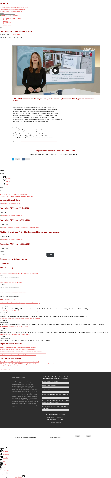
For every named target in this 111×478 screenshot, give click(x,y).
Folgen (17, 159)
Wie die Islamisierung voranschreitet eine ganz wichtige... (14, 7)
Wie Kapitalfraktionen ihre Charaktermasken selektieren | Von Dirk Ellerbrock (20, 318)
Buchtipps (60, 417)
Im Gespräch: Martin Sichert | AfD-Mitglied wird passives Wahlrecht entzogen (20, 303)
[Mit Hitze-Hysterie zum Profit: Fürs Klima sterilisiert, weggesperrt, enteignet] (20, 227)
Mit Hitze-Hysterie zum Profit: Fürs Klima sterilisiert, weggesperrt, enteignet (29, 232)
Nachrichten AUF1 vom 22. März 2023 (15, 220)
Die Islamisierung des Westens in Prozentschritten (12, 9)
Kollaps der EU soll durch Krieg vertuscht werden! (11, 282)
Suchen (2, 251)
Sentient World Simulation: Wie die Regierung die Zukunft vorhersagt (18, 347)
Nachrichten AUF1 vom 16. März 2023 (15, 244)
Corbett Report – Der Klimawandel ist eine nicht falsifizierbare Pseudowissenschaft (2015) (23, 353)
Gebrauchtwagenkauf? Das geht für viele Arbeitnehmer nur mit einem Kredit (19, 362)
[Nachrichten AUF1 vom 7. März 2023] (10, 203)
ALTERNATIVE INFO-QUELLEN (55, 414)
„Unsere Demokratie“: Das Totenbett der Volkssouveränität (13, 292)
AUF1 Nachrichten (15, 34)
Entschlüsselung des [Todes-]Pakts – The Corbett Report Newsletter (17, 349)
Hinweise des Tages (5, 369)
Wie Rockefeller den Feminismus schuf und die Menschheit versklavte (18, 355)
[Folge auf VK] (23, 159)
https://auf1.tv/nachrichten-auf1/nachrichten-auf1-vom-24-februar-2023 (39, 141)
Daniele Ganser (7, 25)
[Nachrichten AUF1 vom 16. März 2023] (11, 239)
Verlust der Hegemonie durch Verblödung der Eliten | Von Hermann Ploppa (19, 310)
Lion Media (61, 419)
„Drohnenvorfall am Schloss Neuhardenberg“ (11, 367)
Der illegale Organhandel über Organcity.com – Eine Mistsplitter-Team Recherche (21, 351)
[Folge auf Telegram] (13, 159)
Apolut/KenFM (51, 419)
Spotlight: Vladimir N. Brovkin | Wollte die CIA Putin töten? (15, 334)
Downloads (51, 417)
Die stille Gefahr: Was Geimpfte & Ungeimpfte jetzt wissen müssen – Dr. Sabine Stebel (19, 273)
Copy (18, 477)
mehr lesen (86, 414)
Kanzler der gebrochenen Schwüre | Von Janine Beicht (14, 326)
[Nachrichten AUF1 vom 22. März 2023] (11, 215)
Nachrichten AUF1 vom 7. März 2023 (14, 208)
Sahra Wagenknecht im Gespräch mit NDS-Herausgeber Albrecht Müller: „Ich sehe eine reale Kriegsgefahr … (28, 364)
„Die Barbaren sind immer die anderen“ (10, 365)
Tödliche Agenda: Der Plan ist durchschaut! (11, 11)
